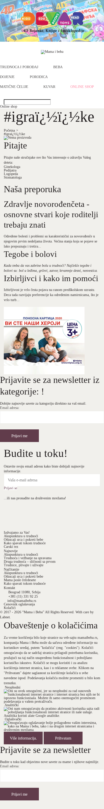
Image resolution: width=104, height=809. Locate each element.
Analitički (12, 705)
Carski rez (11, 547)
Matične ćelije (14, 87)
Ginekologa (12, 167)
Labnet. (5, 617)
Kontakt (9, 588)
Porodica (39, 77)
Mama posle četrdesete (20, 580)
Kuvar (49, 87)
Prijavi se (10, 488)
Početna (11, 130)
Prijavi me (19, 436)
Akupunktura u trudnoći (21, 536)
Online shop (82, 87)
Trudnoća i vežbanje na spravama (27, 558)
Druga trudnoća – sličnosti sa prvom (30, 561)
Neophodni (12, 687)
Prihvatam (63, 738)
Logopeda (11, 174)
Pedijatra (10, 170)
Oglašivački (13, 719)
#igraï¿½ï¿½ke (14, 134)
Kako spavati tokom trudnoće (25, 543)
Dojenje (7, 77)
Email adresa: (9, 408)
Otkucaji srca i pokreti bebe (23, 540)
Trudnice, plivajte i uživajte (23, 565)
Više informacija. (23, 738)
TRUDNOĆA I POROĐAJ (19, 67)
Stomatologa (13, 177)
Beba (58, 67)
